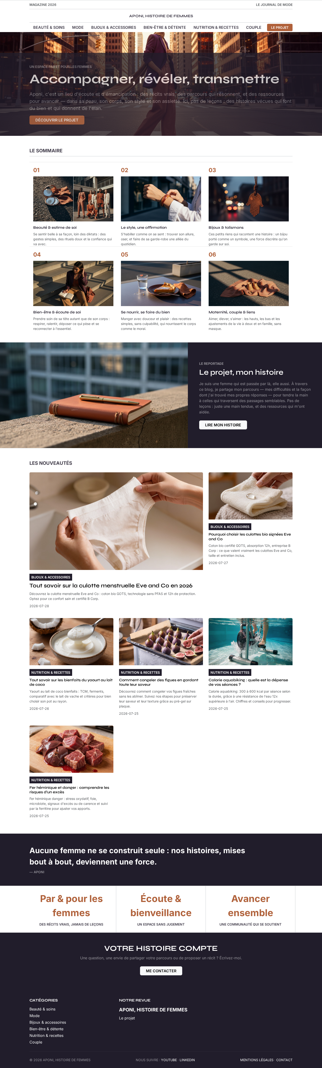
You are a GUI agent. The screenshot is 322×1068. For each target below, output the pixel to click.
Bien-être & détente (165, 27)
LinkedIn (187, 1060)
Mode (78, 27)
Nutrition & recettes (216, 27)
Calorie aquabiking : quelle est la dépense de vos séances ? (248, 682)
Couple (253, 27)
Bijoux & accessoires (113, 27)
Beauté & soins (49, 27)
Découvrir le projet (56, 120)
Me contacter (161, 970)
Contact (284, 1060)
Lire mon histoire (223, 425)
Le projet (280, 27)
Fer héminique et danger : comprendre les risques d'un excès (69, 789)
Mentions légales (256, 1060)
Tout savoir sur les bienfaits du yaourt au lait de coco (70, 682)
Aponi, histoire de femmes (161, 16)
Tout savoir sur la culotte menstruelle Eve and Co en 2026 (111, 585)
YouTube (169, 1060)
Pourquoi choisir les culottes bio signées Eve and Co (250, 536)
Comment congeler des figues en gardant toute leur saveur (158, 682)
